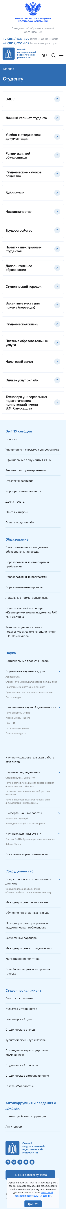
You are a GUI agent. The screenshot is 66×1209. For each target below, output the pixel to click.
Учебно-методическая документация (23, 137)
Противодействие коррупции (26, 1116)
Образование (17, 539)
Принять (33, 1204)
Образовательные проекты (24, 587)
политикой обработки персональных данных (33, 1194)
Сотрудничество (20, 871)
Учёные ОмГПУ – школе (18, 718)
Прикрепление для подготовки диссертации (29, 692)
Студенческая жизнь (22, 324)
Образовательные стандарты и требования (27, 564)
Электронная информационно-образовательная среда (27, 549)
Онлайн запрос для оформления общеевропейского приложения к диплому (28, 891)
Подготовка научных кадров (25, 671)
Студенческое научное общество (23, 174)
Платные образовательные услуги (27, 343)
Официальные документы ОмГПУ (29, 460)
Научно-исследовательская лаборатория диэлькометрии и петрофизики (28, 801)
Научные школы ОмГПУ (18, 713)
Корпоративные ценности (23, 491)
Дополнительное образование (19, 268)
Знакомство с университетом (26, 470)
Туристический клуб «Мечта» (26, 1040)
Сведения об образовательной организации (33, 30)
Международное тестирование (27, 902)
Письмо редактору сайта (30, 1174)
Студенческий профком (22, 1065)
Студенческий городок (23, 286)
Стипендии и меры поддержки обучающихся (27, 1052)
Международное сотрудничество (29, 948)
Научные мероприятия (17, 728)
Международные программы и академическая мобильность (27, 925)
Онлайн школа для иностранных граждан (28, 971)
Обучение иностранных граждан (28, 912)
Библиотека (15, 193)
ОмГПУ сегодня (19, 431)
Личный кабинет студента (26, 118)
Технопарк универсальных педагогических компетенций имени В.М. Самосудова (26, 402)
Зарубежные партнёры (21, 938)
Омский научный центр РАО (20, 778)
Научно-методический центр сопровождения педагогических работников (30, 784)
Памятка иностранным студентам (24, 249)
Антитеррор (14, 1126)
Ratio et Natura (13, 844)
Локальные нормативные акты (27, 597)
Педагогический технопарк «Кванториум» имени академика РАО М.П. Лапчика (31, 612)
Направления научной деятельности (31, 707)
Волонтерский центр (20, 1019)
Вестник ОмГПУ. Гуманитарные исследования (30, 839)
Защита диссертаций (17, 818)
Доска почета (15, 501)
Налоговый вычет (19, 361)
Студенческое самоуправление (27, 1075)
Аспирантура (13, 677)
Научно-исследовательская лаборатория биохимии (28, 793)
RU (44, 56)
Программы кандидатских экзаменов (25, 687)
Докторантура (13, 697)
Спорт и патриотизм (19, 998)
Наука (11, 653)
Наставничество (19, 211)
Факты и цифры (17, 512)
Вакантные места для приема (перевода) (23, 305)
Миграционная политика (23, 958)
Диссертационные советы (24, 813)
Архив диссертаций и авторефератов (25, 823)
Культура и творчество (21, 1008)
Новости (11, 439)
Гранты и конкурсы (15, 733)
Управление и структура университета (32, 449)
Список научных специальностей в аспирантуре (31, 682)
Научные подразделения (23, 772)
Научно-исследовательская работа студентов (30, 760)
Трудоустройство (19, 230)
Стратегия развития (19, 481)
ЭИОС (10, 99)
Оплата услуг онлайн (22, 380)
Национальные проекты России (27, 661)
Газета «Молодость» (20, 1086)
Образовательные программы (26, 577)
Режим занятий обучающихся (18, 155)
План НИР (11, 723)
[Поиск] (53, 55)
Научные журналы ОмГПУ (23, 833)
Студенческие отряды (21, 1029)
